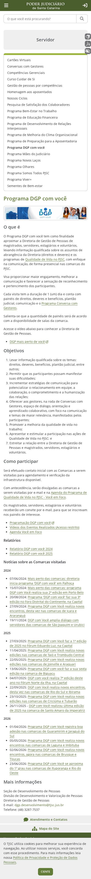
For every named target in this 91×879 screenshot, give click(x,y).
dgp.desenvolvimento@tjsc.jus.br (39, 805)
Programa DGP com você (26, 147)
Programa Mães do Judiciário (28, 154)
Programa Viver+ (19, 179)
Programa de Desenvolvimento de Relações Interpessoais (39, 126)
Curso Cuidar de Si (21, 79)
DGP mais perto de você (29, 341)
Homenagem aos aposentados (29, 92)
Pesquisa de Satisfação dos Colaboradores (38, 105)
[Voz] (88, 44)
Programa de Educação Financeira (32, 117)
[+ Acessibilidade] (88, 51)
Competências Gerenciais (26, 73)
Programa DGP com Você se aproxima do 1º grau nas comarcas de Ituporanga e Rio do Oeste (46, 768)
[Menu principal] (6, 5)
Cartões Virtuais (19, 60)
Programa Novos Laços (24, 160)
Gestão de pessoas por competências (34, 85)
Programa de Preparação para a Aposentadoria (42, 141)
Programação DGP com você (32, 523)
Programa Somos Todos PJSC (28, 173)
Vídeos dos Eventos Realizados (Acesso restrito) (44, 527)
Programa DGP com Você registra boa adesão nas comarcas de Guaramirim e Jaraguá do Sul (47, 731)
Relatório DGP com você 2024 (31, 549)
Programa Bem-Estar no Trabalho (32, 111)
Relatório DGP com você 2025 (31, 553)
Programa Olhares (20, 167)
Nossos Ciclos (17, 98)
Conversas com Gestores (25, 66)
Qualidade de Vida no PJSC (44, 259)
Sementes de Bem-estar (25, 186)
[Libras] (88, 36)
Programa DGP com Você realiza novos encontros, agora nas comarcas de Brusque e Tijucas (47, 754)
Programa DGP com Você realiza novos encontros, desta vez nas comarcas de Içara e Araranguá (47, 611)
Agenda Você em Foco (26, 532)
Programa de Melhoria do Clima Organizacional (42, 135)
